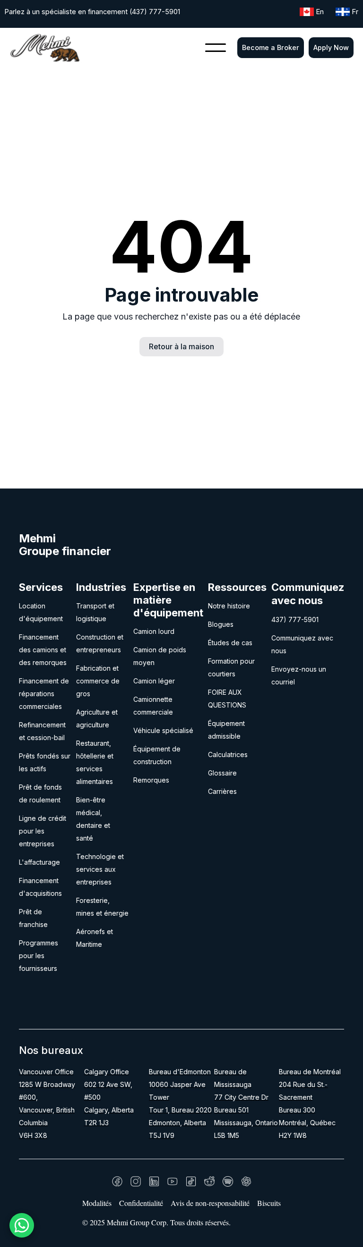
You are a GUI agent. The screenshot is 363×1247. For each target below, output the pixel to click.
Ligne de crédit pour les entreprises (42, 831)
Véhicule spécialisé (163, 730)
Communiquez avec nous (302, 644)
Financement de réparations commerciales (44, 693)
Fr (355, 11)
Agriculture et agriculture (97, 718)
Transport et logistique (95, 612)
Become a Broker (270, 47)
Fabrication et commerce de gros (98, 681)
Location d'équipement (41, 612)
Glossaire (222, 773)
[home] (44, 48)
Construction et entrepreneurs (99, 643)
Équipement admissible (226, 729)
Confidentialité (141, 1203)
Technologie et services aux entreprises (100, 869)
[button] (215, 48)
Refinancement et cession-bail (42, 731)
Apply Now (331, 47)
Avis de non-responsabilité (210, 1203)
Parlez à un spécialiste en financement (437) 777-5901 (92, 12)
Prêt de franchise (33, 918)
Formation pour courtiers (231, 667)
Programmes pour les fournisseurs (38, 955)
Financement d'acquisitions (40, 886)
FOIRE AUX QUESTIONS (227, 698)
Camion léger (154, 681)
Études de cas (230, 643)
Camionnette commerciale (153, 705)
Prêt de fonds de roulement (40, 793)
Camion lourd (153, 631)
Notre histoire (229, 606)
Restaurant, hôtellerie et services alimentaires (94, 762)
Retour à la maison (181, 346)
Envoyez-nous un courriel (298, 675)
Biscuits (269, 1203)
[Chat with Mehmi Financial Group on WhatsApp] (21, 1225)
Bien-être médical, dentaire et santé (93, 819)
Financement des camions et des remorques (43, 649)
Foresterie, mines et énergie (102, 906)
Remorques (151, 780)
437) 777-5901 (295, 619)
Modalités (97, 1203)
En (320, 11)
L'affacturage (39, 862)
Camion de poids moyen (159, 656)
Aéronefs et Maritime (94, 937)
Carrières (222, 791)
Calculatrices (228, 754)
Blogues (220, 624)
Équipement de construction (157, 755)
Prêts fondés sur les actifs (44, 762)
